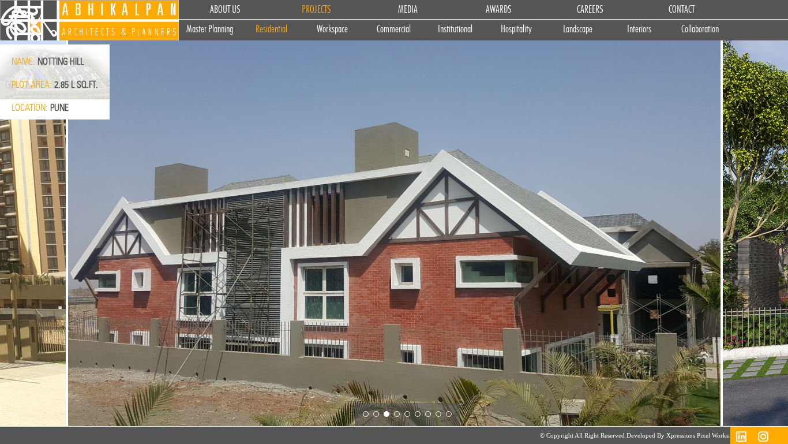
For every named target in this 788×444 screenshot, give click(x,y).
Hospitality (516, 29)
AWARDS (499, 10)
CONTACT (682, 10)
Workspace (332, 29)
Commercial (394, 29)
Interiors (639, 29)
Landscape (577, 29)
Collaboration (700, 29)
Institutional (455, 29)
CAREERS (590, 10)
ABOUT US (225, 10)
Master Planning (209, 29)
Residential (271, 29)
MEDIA (408, 10)
